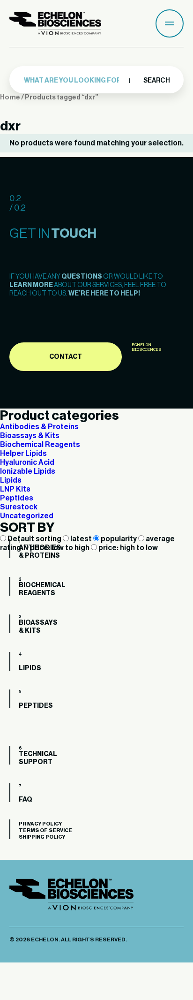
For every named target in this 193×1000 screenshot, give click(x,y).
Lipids (11, 480)
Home (10, 97)
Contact (65, 357)
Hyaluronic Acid (27, 462)
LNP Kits (15, 489)
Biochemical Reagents (40, 444)
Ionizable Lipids (27, 471)
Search (156, 80)
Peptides (16, 498)
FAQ (14, 794)
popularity (118, 539)
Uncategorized (26, 516)
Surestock (18, 507)
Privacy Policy (40, 823)
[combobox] (75, 80)
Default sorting (34, 539)
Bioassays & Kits (29, 435)
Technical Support (14, 757)
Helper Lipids (23, 453)
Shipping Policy (42, 837)
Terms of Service (45, 830)
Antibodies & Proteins (39, 427)
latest (81, 539)
